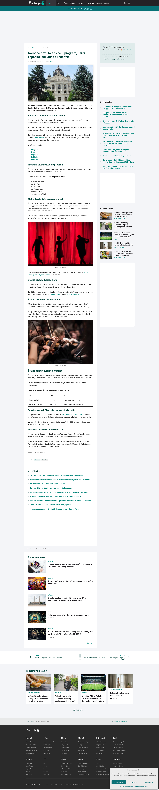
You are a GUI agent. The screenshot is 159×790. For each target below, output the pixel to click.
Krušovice (46, 750)
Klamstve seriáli (55, 294)
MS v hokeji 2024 (118, 753)
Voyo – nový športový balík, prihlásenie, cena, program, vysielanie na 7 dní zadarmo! (118, 143)
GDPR (60, 784)
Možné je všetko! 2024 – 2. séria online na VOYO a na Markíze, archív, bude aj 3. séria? (118, 135)
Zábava (50, 3)
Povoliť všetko (118, 782)
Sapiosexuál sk (100, 750)
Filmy (45, 763)
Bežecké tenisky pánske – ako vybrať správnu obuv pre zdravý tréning (123, 215)
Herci (33, 152)
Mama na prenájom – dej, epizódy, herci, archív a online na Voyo (54, 509)
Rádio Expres (47, 745)
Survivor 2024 (65, 766)
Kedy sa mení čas (31, 753)
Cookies (67, 784)
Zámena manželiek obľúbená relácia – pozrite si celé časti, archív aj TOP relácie (60, 501)
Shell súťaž (47, 753)
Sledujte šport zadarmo (120, 721)
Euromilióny (64, 742)
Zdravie (72, 3)
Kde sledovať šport (118, 742)
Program (34, 150)
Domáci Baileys (82, 766)
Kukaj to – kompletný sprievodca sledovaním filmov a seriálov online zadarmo (116, 115)
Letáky (80, 745)
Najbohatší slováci (101, 742)
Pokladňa (34, 157)
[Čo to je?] (36, 3)
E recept (98, 763)
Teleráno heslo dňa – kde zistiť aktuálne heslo (47, 484)
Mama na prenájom (73, 294)
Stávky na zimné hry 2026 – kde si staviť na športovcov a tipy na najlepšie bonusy (67, 599)
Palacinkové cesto (83, 774)
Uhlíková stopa (100, 747)
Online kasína (65, 750)
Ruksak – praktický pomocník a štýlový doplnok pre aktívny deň (123, 225)
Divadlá (45, 460)
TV (58, 3)
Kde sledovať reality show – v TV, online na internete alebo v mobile (55, 496)
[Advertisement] (79, 29)
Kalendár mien (30, 742)
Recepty (99, 3)
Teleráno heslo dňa (49, 742)
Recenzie (34, 160)
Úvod (29, 48)
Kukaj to (28, 763)
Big (27, 769)
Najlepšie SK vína (118, 766)
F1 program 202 (117, 745)
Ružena (111, 50)
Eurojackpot (64, 745)
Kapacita (34, 155)
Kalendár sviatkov (109, 57)
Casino (50, 578)
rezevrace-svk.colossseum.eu (73, 414)
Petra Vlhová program (119, 750)
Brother (30, 769)
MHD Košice (39, 137)
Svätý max (64, 772)
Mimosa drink (82, 772)
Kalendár (91, 3)
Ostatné (106, 3)
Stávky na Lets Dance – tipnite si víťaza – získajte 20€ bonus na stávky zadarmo (70, 565)
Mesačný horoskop (109, 59)
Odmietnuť (133, 782)
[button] (129, 3)
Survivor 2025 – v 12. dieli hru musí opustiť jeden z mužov (51, 488)
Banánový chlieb (83, 769)
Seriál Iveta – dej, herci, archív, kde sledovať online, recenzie (116, 151)
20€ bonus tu (88, 8)
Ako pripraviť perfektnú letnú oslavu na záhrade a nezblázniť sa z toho (123, 253)
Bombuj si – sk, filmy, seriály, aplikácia (117, 156)
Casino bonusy (65, 747)
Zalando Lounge (83, 747)
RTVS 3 (46, 772)
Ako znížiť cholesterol (102, 769)
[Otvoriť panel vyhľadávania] (125, 3)
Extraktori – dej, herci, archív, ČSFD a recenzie (48, 658)
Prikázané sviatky (31, 747)
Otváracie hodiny (83, 742)
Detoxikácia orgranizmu (102, 774)
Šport (66, 3)
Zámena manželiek (66, 763)
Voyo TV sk (29, 766)
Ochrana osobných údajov (141, 786)
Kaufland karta (82, 753)
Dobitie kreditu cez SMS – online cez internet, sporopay (51, 505)
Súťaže (50, 628)
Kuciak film (29, 774)
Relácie (46, 769)
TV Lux (28, 772)
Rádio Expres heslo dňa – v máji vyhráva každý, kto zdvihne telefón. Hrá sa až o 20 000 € (70, 633)
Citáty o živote (100, 745)
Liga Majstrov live (118, 747)
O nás (46, 784)
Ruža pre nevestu (66, 774)
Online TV (46, 774)
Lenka (51, 61)
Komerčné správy (119, 219)
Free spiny (64, 753)
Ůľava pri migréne (101, 772)
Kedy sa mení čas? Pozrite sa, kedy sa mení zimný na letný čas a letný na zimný (60, 480)
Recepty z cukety (83, 763)
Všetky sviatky (121, 59)
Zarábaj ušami (48, 747)
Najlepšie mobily (117, 763)
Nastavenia (149, 782)
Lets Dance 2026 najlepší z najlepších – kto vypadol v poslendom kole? (56, 475)
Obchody (80, 3)
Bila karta (81, 750)
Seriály (45, 766)
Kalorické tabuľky (100, 766)
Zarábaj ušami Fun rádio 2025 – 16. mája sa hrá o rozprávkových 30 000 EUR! (59, 492)
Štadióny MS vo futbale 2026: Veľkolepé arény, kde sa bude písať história (124, 235)
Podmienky (54, 784)
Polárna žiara (99, 753)
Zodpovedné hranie (77, 784)
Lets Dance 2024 (66, 769)
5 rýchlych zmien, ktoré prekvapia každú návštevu (123, 244)
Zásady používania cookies (126, 786)
